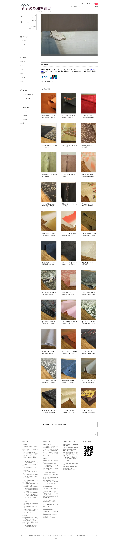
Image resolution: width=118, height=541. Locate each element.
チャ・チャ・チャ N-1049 (69, 351)
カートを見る (93, 3)
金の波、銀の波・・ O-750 (49, 145)
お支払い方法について (58, 535)
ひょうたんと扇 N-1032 (49, 292)
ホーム (22, 535)
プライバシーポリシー (46, 535)
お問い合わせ (37, 535)
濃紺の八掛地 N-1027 (48, 263)
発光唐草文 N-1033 (67, 292)
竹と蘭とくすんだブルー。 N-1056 (71, 380)
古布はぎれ (53, 70)
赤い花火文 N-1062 (87, 115)
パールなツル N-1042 (68, 410)
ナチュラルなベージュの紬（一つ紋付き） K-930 (55, 174)
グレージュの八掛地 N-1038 (90, 380)
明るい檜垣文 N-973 (87, 174)
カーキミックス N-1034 (88, 292)
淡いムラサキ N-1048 (48, 351)
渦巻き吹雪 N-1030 (87, 263)
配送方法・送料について (70, 535)
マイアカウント (81, 3)
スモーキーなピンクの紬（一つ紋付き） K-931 (74, 174)
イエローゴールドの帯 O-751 (70, 145)
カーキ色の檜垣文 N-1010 (89, 233)
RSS (92, 535)
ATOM (95, 535)
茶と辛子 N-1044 (87, 410)
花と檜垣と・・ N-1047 (88, 322)
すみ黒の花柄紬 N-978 (48, 204)
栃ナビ (64, 424)
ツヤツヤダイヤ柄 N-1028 (69, 263)
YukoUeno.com (58, 424)
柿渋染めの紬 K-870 (87, 145)
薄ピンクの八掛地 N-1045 (69, 322)
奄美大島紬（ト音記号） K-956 (70, 204)
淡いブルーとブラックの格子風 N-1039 (53, 410)
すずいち (51, 424)
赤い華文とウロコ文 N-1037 (50, 322)
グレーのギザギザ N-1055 (49, 380)
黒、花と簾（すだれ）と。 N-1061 (71, 115)
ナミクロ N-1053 (87, 351)
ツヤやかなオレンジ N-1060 (50, 115)
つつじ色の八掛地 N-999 (69, 233)
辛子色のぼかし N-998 (48, 233)
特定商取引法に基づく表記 (83, 535)
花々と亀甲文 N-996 (87, 204)
